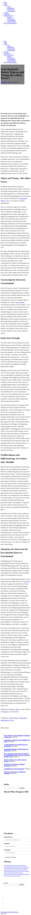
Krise (18, 871)
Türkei (13, 875)
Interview (27, 581)
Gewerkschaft (11, 9)
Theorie (6, 12)
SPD (26, 874)
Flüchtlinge (25, 868)
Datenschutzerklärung (6, 912)
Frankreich (6, 869)
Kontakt (9, 17)
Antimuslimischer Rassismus (9, 866)
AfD (5, 865)
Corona (5, 868)
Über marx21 (10, 18)
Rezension (19, 874)
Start (5, 2)
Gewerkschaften (11, 869)
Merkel (5, 872)
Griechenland (23, 718)
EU (12, 868)
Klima (13, 871)
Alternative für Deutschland (11, 865)
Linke (20, 871)
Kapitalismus (8, 871)
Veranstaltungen (11, 20)
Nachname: (7, 850)
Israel (5, 871)
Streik (28, 874)
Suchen (6, 883)
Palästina (11, 872)
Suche (5, 3)
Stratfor (5, 712)
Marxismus (27, 871)
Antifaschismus (11, 11)
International (10, 8)
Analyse (18, 865)
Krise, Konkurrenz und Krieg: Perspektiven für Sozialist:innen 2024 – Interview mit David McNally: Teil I (17, 755)
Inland (9, 6)
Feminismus (20, 868)
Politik (5, 5)
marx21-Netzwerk (8, 15)
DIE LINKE (9, 868)
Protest (17, 872)
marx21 (23, 871)
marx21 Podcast (11, 21)
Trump (11, 875)
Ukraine (16, 875)
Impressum (15, 912)
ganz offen (21, 302)
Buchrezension (26, 866)
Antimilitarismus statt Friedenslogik (14, 769)
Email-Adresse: (8, 837)
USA (20, 875)
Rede (17, 709)
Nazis (8, 872)
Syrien (5, 875)
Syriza (12, 720)
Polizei (14, 872)
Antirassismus (17, 866)
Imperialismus (5, 720)
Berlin (22, 866)
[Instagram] (6, 909)
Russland (23, 874)
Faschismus (16, 868)
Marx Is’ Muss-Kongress (10, 23)
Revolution (15, 874)
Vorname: (7, 843)
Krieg (15, 871)
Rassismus (21, 872)
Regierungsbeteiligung (8, 874)
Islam (27, 869)
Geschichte (7, 14)
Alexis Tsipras (13, 718)
